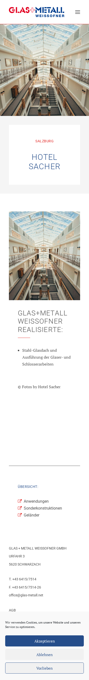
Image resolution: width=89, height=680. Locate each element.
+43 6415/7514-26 (26, 587)
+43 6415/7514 (24, 579)
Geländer (31, 515)
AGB (12, 610)
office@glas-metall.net (26, 595)
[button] (77, 12)
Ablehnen (44, 654)
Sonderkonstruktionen (43, 508)
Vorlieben (44, 668)
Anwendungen (36, 501)
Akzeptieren (44, 641)
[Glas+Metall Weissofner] (36, 12)
